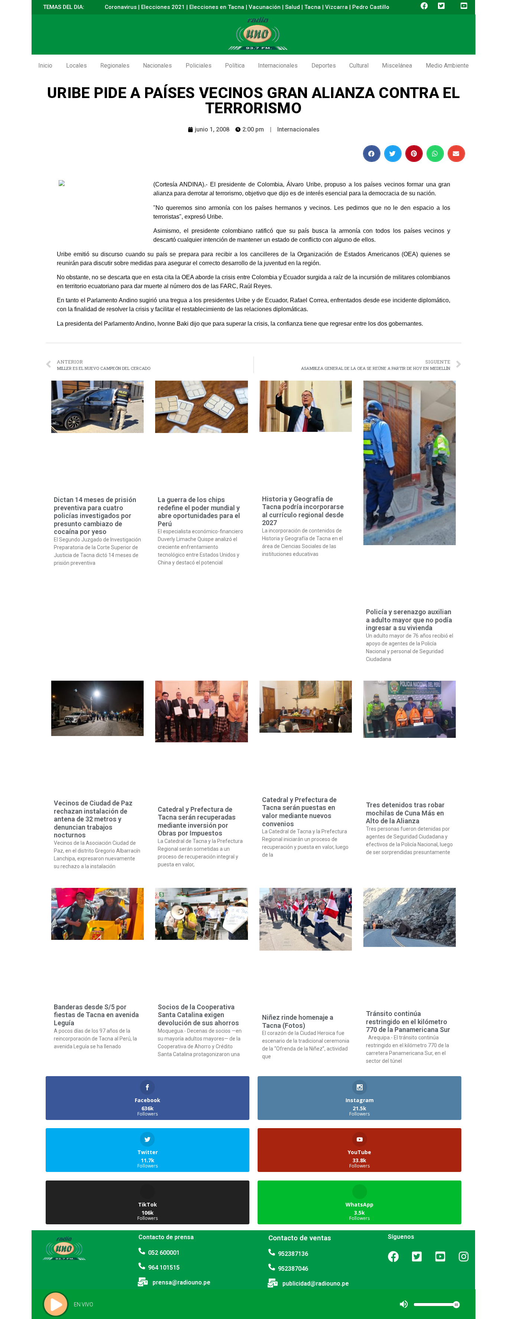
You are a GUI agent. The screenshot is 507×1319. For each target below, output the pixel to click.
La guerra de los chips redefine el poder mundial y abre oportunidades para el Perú (199, 512)
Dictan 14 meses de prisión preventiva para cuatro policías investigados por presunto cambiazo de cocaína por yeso (95, 515)
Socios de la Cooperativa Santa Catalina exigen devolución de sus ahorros (198, 1015)
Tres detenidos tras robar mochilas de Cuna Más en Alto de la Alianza (405, 813)
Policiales (199, 65)
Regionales (115, 65)
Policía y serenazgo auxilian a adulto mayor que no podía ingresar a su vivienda (409, 620)
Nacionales (157, 65)
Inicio (45, 65)
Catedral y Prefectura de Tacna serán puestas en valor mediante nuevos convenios (299, 812)
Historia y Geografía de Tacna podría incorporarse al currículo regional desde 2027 (303, 511)
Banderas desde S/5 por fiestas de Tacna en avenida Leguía (96, 1015)
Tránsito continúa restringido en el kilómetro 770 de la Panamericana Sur (408, 1021)
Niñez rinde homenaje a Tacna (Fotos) (297, 1021)
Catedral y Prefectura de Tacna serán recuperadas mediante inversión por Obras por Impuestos (197, 821)
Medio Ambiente (447, 65)
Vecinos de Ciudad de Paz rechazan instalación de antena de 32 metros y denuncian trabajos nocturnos (93, 819)
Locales (76, 65)
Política (235, 65)
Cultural (359, 65)
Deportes (323, 65)
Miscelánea (397, 65)
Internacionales (278, 65)
